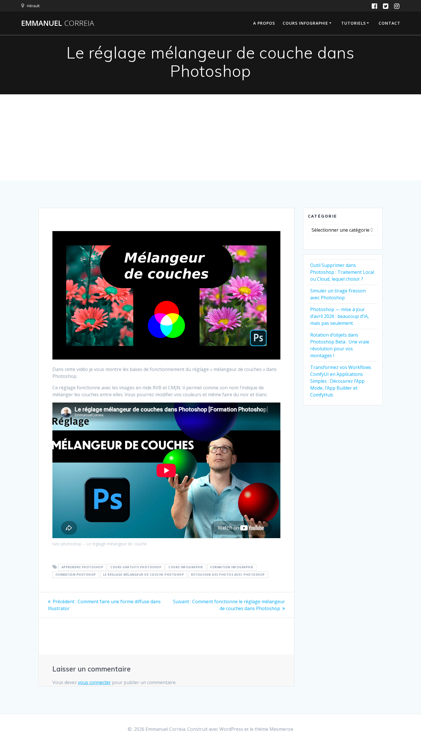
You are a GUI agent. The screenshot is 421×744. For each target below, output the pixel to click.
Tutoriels (353, 23)
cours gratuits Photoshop (135, 567)
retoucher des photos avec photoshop (228, 575)
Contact (389, 23)
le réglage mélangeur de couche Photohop (143, 575)
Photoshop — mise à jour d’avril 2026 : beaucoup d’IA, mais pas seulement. (339, 316)
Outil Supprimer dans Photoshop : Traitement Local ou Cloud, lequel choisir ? (342, 272)
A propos (264, 23)
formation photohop (76, 575)
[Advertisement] (210, 137)
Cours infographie (305, 23)
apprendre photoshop (82, 567)
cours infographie (185, 567)
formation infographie (231, 567)
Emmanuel (57, 23)
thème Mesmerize (274, 729)
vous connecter (94, 682)
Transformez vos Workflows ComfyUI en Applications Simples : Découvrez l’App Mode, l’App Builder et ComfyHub (340, 381)
